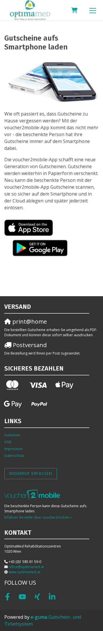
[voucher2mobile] (33, 495)
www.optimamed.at (24, 572)
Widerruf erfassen (30, 473)
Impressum (13, 448)
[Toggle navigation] (93, 10)
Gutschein (12, 435)
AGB (7, 441)
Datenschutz (14, 455)
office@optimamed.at (26, 566)
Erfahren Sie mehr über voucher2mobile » (38, 517)
